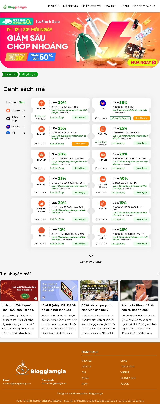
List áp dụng (57, 117)
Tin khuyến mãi (91, 6)
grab (123, 360)
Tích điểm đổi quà (143, 6)
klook (124, 383)
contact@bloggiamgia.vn (17, 383)
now (85, 383)
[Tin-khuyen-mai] (158, 275)
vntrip (124, 372)
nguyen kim (128, 378)
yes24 (85, 378)
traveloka (127, 366)
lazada (86, 366)
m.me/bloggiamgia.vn (54, 383)
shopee (87, 360)
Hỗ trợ (125, 6)
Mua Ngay (80, 117)
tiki (84, 372)
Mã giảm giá (70, 6)
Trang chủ (52, 6)
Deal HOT (111, 6)
